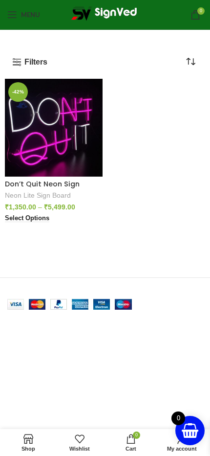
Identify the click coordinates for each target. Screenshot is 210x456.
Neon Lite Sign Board (38, 195)
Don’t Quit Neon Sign (42, 184)
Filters (35, 62)
